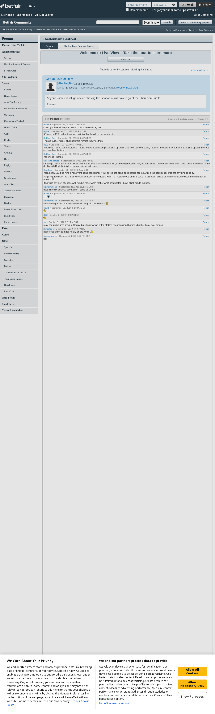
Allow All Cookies (192, 671)
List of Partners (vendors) (114, 703)
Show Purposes (192, 696)
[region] (107, 684)
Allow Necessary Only (192, 684)
